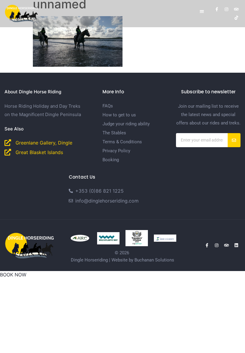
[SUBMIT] (234, 140)
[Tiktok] (236, 17)
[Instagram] (226, 9)
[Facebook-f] (216, 9)
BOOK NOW (13, 275)
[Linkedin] (236, 245)
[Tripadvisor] (236, 9)
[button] (201, 11)
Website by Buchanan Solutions (142, 260)
